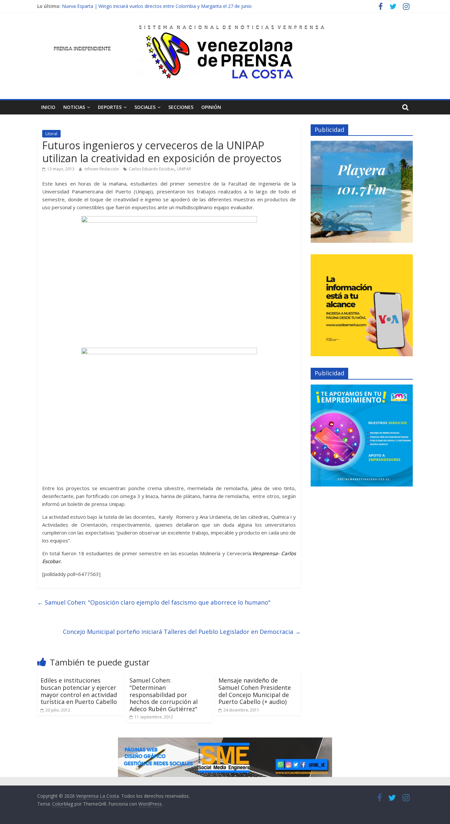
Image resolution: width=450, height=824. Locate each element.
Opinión (211, 107)
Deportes (110, 107)
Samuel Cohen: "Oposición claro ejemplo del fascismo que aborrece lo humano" (153, 602)
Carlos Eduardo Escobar (151, 169)
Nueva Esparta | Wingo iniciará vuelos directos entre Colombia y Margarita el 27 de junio (157, 6)
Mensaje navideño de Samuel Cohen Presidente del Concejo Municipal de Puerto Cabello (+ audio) (254, 691)
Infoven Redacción (102, 169)
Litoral (51, 134)
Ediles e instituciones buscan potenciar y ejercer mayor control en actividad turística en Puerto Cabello (79, 691)
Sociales (144, 107)
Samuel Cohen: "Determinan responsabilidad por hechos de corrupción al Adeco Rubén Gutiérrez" (163, 694)
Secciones (180, 107)
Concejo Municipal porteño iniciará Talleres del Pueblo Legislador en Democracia (182, 632)
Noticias (74, 107)
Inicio (48, 107)
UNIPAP (184, 169)
